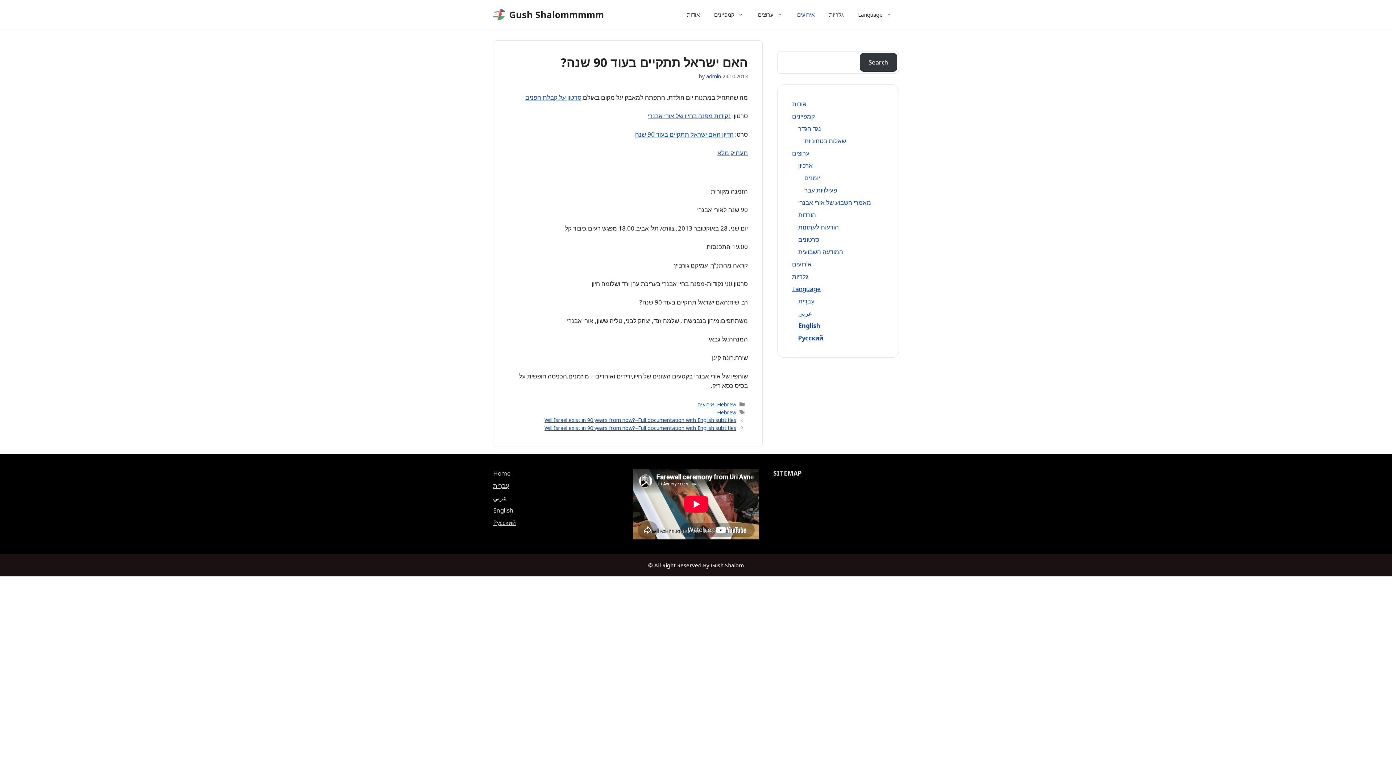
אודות (693, 14)
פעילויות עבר (820, 190)
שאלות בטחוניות (825, 141)
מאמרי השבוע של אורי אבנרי (834, 202)
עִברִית (806, 301)
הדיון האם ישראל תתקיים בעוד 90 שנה (684, 134)
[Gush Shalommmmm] (499, 15)
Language (870, 14)
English (809, 326)
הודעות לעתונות (818, 227)
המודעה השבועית (820, 252)
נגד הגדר (809, 128)
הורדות (807, 215)
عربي (805, 313)
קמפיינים (724, 14)
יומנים (812, 178)
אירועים (806, 14)
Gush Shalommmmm (556, 14)
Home (502, 473)
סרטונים (808, 239)
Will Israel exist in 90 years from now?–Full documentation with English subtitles (640, 420)
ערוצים (766, 14)
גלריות (836, 14)
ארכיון (805, 165)
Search (878, 62)
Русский (810, 338)
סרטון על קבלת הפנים (553, 97)
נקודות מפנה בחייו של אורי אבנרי (689, 116)
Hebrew (726, 404)
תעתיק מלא (732, 153)
